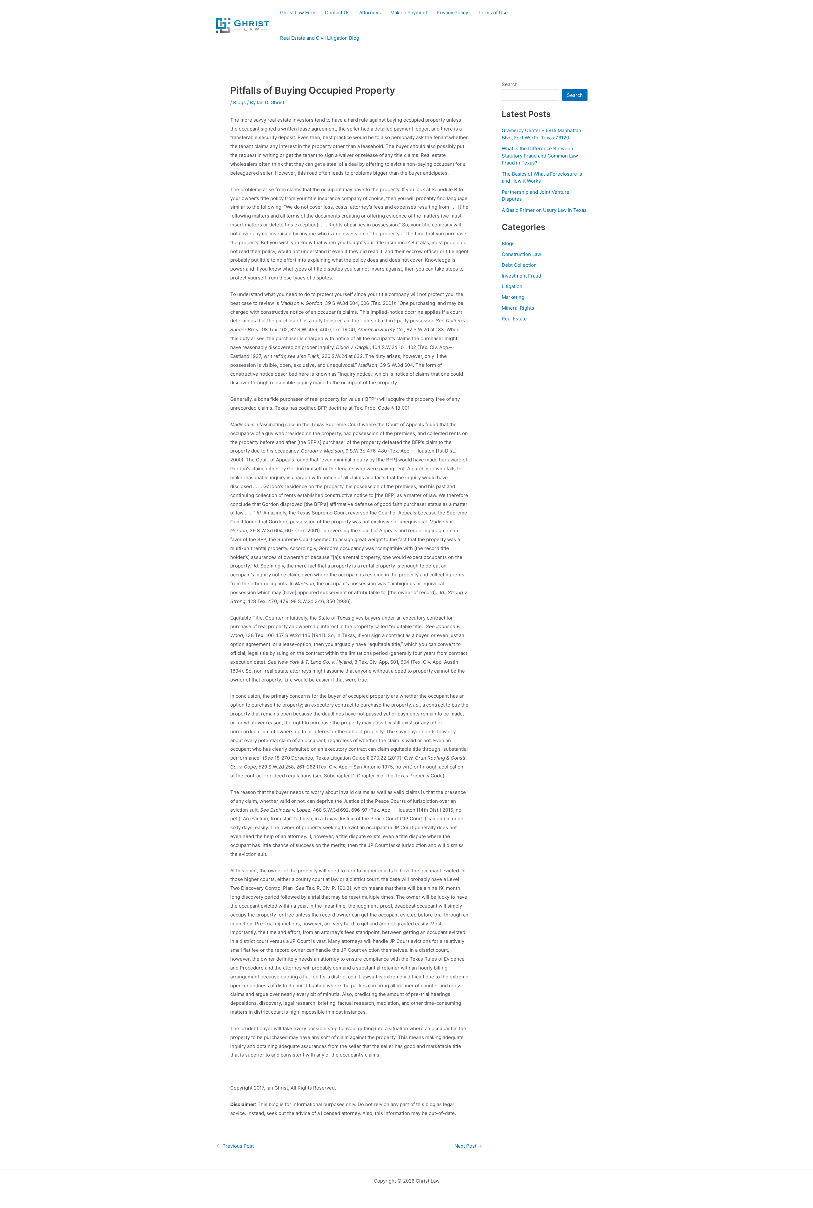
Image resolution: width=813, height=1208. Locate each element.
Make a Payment (408, 13)
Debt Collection (519, 265)
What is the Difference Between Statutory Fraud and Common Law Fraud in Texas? (540, 155)
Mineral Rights (518, 308)
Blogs (239, 102)
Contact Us (337, 13)
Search (510, 84)
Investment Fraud (521, 276)
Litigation (512, 286)
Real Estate (514, 319)
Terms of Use (493, 13)
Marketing (513, 297)
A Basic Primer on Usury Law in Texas (544, 210)
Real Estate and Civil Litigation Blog (319, 38)
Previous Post (235, 1146)
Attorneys (370, 13)
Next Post (468, 1146)
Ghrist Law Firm (297, 13)
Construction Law (521, 254)
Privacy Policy (452, 13)
